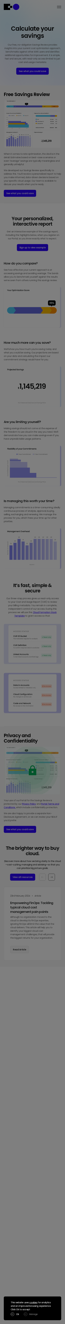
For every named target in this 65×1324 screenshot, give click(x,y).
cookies (33, 1302)
